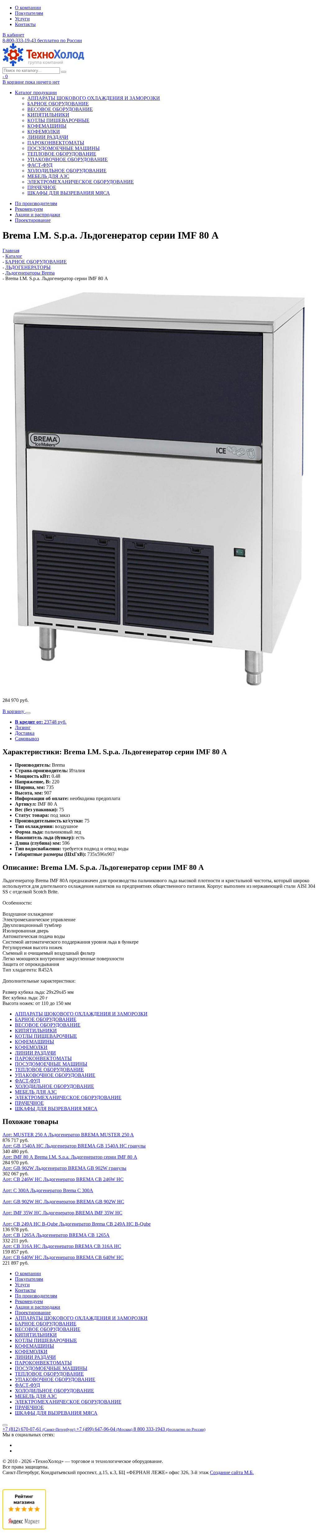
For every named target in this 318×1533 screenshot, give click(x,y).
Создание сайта (232, 1472)
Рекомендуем (29, 209)
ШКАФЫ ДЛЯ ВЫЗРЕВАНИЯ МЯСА (68, 193)
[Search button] (63, 72)
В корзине (31, 82)
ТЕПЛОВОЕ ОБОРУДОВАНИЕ (61, 153)
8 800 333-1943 (169, 1429)
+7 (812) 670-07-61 (38, 1429)
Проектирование (33, 220)
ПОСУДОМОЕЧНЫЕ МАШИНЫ (63, 148)
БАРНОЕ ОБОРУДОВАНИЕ (58, 103)
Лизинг (23, 727)
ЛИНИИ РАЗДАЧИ (47, 137)
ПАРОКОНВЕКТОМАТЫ (55, 142)
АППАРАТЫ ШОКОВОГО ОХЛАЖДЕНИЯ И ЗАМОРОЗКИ (93, 98)
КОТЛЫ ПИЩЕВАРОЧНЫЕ (58, 120)
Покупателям (29, 13)
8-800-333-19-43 (42, 40)
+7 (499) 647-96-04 (104, 1429)
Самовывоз (27, 738)
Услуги (22, 18)
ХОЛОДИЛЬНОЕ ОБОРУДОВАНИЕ (67, 170)
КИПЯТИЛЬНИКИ (48, 114)
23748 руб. (40, 722)
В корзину (13, 711)
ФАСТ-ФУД (39, 165)
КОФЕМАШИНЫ (46, 126)
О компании (28, 7)
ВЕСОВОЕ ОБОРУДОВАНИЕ (60, 109)
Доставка (24, 733)
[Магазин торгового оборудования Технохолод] (43, 64)
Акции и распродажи (37, 214)
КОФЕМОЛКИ (43, 131)
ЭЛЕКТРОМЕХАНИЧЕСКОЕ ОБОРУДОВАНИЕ (80, 181)
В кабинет (13, 34)
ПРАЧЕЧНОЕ (41, 187)
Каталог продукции (36, 92)
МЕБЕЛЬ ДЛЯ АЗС (48, 176)
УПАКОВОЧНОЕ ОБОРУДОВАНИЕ (67, 159)
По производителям (36, 203)
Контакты (25, 24)
